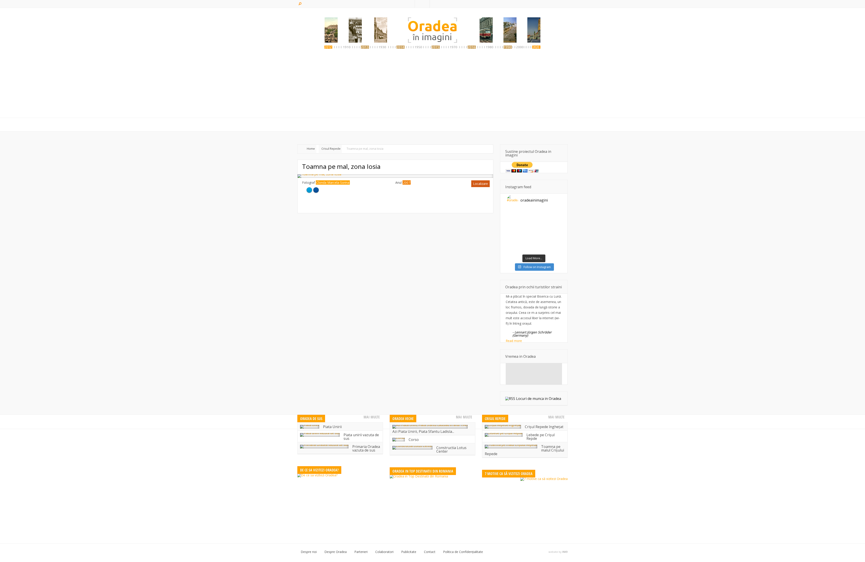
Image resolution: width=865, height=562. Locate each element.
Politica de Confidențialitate (463, 551)
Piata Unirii (332, 426)
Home (311, 149)
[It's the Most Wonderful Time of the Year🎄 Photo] (527, 248)
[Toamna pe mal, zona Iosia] (319, 174)
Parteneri (361, 551)
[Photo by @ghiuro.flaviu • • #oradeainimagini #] (513, 222)
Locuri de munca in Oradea (538, 398)
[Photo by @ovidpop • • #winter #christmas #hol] (513, 248)
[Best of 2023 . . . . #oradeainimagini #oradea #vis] (540, 239)
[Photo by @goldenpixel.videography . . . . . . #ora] (554, 248)
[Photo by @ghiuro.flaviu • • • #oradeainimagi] (540, 248)
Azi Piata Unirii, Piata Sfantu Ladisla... (423, 431)
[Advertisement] (432, 85)
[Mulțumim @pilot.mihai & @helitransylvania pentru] (527, 222)
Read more (514, 341)
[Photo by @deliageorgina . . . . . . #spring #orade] (527, 214)
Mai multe (372, 417)
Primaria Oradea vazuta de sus (366, 448)
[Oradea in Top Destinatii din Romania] (432, 503)
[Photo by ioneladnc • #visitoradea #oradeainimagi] (554, 231)
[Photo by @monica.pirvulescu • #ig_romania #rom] (554, 214)
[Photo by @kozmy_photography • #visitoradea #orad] (527, 231)
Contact (429, 551)
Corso (414, 439)
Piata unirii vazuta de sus (361, 436)
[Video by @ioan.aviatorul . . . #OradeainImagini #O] (540, 214)
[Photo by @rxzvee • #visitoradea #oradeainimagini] (540, 231)
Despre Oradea (335, 551)
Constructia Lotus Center (451, 449)
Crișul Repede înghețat (544, 426)
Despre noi (309, 551)
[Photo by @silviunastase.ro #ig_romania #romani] (540, 222)
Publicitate (408, 551)
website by (558, 551)
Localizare (480, 183)
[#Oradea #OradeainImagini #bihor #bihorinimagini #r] (513, 214)
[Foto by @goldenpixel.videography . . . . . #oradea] (554, 222)
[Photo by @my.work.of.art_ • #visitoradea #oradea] (513, 239)
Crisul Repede (331, 149)
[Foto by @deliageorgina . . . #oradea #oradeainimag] (513, 231)
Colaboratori (384, 551)
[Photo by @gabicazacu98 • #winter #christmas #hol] (554, 239)
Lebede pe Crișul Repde (540, 436)
